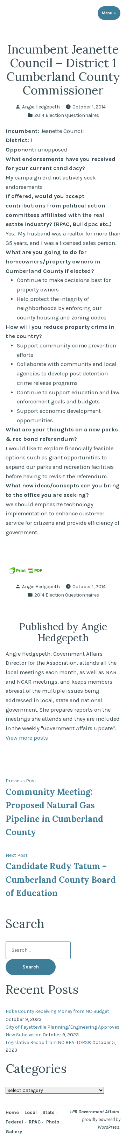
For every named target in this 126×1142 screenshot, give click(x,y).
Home (12, 1112)
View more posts (27, 737)
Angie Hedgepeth (41, 107)
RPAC (35, 1122)
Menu (111, 12)
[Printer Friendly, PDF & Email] (25, 570)
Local (30, 1112)
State (48, 1112)
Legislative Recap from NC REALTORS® (48, 1042)
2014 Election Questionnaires (66, 115)
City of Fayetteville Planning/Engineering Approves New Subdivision (62, 1030)
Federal (14, 1122)
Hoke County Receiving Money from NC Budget (57, 1011)
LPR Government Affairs (94, 1111)
